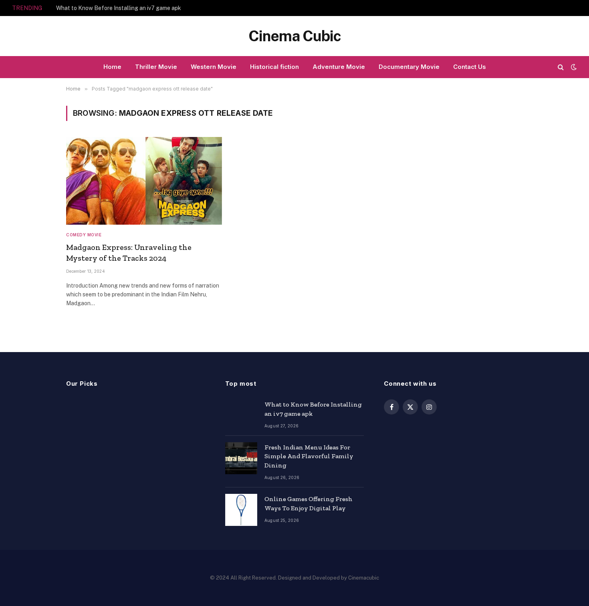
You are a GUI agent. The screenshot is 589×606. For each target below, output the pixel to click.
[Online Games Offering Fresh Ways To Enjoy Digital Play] (241, 510)
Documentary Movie (409, 66)
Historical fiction (274, 66)
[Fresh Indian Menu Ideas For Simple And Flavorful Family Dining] (241, 458)
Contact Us (469, 66)
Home (112, 66)
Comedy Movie (83, 234)
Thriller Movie (156, 66)
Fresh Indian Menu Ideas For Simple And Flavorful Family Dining (308, 456)
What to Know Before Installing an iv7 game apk (118, 8)
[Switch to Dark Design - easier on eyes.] (573, 67)
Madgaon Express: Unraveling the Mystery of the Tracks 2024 (129, 252)
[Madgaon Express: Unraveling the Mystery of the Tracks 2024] (144, 181)
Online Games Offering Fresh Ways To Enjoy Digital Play (308, 503)
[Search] (560, 67)
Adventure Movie (339, 66)
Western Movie (213, 66)
